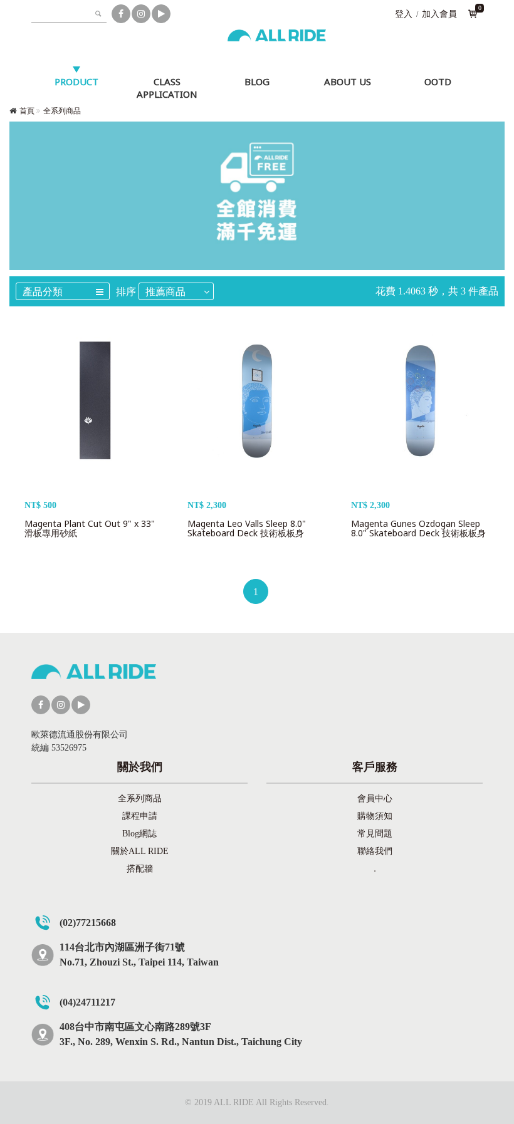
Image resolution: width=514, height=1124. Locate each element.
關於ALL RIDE (140, 851)
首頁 (26, 111)
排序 (126, 291)
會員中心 (374, 798)
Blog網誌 (139, 833)
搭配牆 (140, 868)
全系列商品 (62, 111)
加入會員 (439, 14)
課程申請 (139, 816)
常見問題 (374, 833)
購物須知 (374, 816)
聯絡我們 (374, 851)
